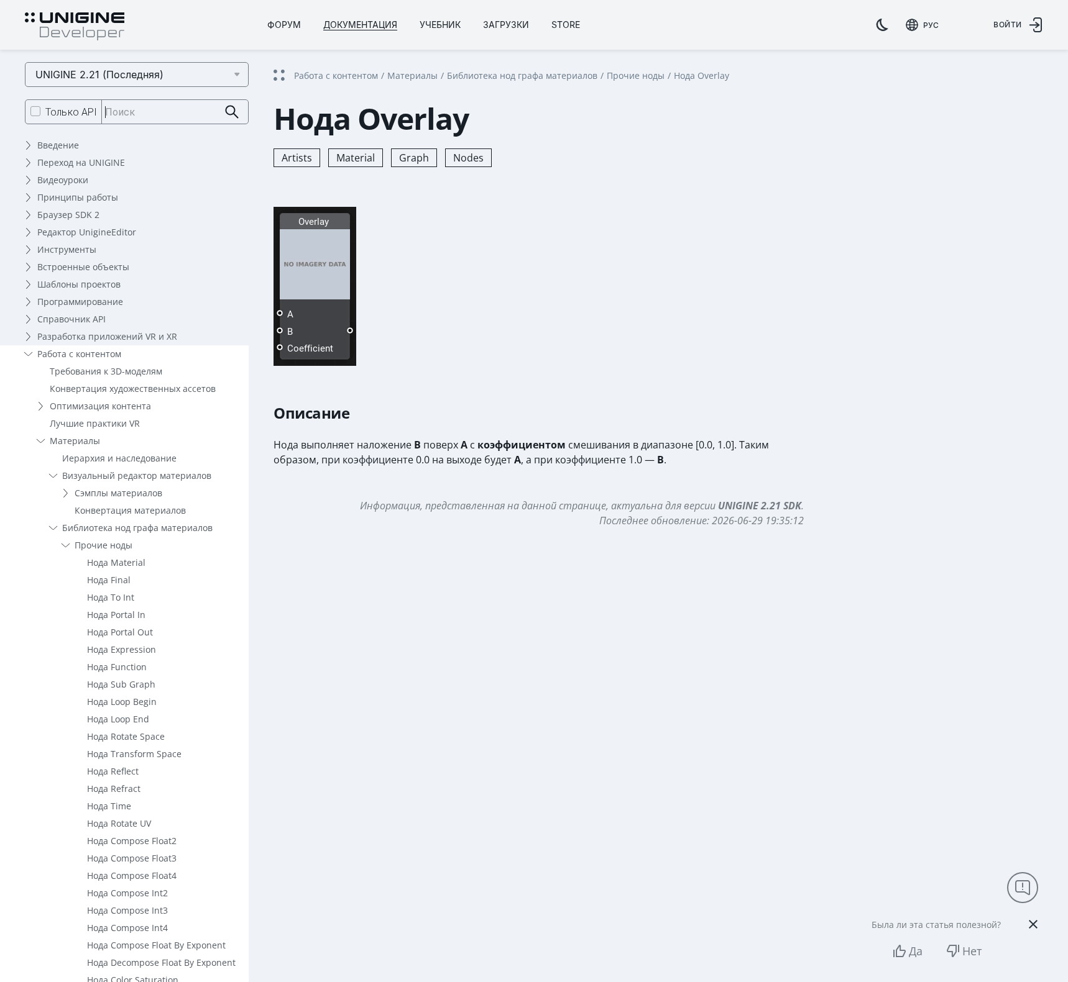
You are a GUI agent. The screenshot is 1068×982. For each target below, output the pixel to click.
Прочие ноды (103, 545)
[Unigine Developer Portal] (74, 26)
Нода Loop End (118, 719)
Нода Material (116, 562)
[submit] (232, 112)
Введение (58, 145)
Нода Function (117, 667)
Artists (297, 158)
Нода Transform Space (134, 754)
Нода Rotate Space (126, 736)
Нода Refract (113, 788)
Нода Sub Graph (121, 684)
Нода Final (109, 580)
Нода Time (109, 806)
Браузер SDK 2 (68, 214)
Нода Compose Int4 (127, 928)
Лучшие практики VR (95, 423)
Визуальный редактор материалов (136, 475)
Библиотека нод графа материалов (137, 528)
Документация (360, 24)
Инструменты (66, 249)
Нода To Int (110, 597)
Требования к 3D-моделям (106, 371)
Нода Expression (121, 649)
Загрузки (506, 24)
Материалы (75, 441)
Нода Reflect (113, 771)
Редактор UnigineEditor (86, 232)
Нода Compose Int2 (127, 893)
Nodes (468, 158)
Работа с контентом (79, 354)
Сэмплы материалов (118, 493)
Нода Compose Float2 (132, 841)
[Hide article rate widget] (1033, 924)
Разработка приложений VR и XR (107, 336)
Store (565, 24)
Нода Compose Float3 (132, 858)
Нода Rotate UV (119, 823)
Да (916, 950)
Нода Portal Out (120, 632)
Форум (284, 24)
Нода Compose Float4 (132, 875)
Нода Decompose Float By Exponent (161, 962)
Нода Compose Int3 (127, 910)
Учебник (440, 24)
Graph (414, 158)
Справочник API (71, 319)
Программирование (80, 301)
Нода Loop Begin (122, 701)
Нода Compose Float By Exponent (156, 945)
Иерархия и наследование (119, 458)
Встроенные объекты (83, 267)
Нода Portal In (116, 615)
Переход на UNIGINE (81, 162)
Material (355, 158)
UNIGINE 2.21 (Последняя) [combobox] (99, 74)
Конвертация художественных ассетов (133, 388)
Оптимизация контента (100, 406)
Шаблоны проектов (79, 284)
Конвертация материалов (130, 510)
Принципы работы (77, 197)
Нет (972, 950)
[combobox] (922, 25)
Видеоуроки (62, 180)
